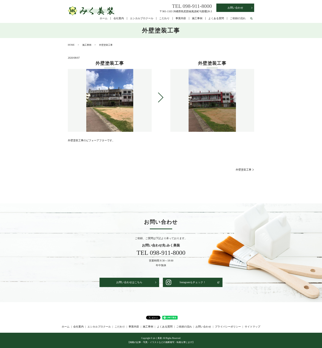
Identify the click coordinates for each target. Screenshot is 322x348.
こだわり (164, 18)
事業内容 (181, 18)
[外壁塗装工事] (212, 100)
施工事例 (197, 18)
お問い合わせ (235, 7)
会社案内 (118, 18)
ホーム (104, 18)
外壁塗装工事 (243, 169)
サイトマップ (252, 326)
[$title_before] (110, 100)
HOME (71, 45)
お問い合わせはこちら (129, 282)
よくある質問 (216, 18)
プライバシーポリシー (228, 326)
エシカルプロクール (141, 18)
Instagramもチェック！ (193, 282)
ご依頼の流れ (238, 18)
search (251, 18)
